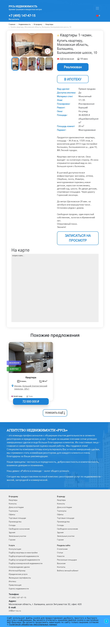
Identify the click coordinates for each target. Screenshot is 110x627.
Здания (12, 533)
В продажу (13, 496)
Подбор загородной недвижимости (24, 560)
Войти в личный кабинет (67, 571)
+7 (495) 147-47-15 (22, 15)
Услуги (12, 545)
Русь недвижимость (23, 6)
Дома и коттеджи (16, 507)
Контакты (61, 567)
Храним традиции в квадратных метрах (25, 9)
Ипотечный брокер (17, 571)
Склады (12, 525)
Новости (60, 556)
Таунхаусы (13, 511)
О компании (62, 549)
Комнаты (13, 504)
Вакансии (61, 563)
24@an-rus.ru (15, 611)
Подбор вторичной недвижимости (24, 556)
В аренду (61, 496)
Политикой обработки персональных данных (33, 624)
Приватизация (15, 585)
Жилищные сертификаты (20, 578)
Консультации (15, 549)
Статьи (60, 553)
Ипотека (12, 581)
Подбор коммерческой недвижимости (25, 563)
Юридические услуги (18, 574)
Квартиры (13, 500)
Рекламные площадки (67, 560)
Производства (15, 522)
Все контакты (14, 19)
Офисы (12, 514)
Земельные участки (17, 536)
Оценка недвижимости (19, 589)
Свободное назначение (19, 529)
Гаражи (12, 540)
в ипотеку (72, 79)
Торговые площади (17, 518)
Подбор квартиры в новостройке (23, 553)
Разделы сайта (63, 545)
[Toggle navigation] (97, 8)
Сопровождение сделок (19, 567)
